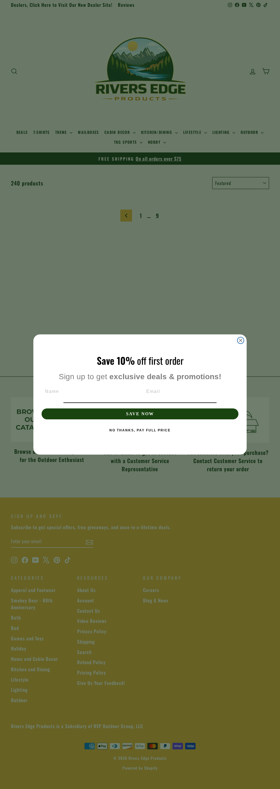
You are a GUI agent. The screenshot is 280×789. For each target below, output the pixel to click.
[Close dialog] (240, 340)
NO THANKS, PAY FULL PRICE (140, 430)
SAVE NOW (140, 413)
